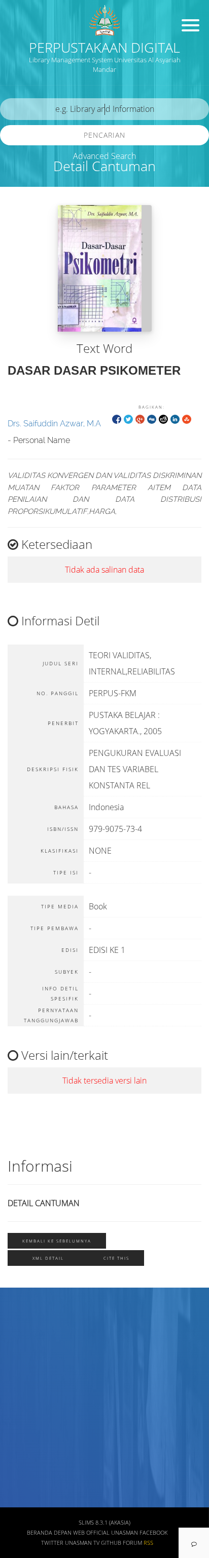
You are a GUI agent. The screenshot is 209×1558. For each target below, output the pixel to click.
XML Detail (48, 1258)
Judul (19, 1323)
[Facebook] (116, 418)
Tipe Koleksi (30, 1441)
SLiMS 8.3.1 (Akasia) (104, 1522)
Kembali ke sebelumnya (56, 1241)
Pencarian (104, 135)
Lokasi (21, 1471)
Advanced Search (104, 156)
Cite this (116, 1258)
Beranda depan (49, 1532)
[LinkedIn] (175, 418)
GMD (18, 1501)
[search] (104, 109)
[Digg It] (151, 418)
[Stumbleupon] (186, 418)
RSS (148, 1542)
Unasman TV (82, 1542)
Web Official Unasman (105, 1532)
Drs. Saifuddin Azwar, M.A (54, 423)
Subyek (22, 1382)
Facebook (153, 1532)
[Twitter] (128, 418)
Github (111, 1542)
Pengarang (28, 1352)
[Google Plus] (140, 418)
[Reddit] (163, 418)
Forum (132, 1542)
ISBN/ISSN (28, 1412)
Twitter (52, 1542)
